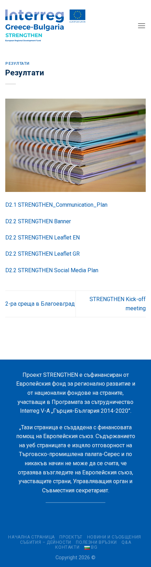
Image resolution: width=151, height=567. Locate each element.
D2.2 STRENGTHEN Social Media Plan (51, 270)
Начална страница (31, 537)
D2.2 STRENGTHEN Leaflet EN (42, 237)
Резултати (17, 63)
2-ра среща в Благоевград (40, 303)
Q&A (126, 542)
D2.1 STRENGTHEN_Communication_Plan (56, 204)
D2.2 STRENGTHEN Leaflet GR (42, 253)
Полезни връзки (96, 542)
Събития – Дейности (45, 542)
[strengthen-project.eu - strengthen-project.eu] (45, 26)
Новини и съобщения (114, 537)
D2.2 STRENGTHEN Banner (38, 221)
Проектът (70, 537)
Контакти (67, 547)
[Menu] (141, 25)
